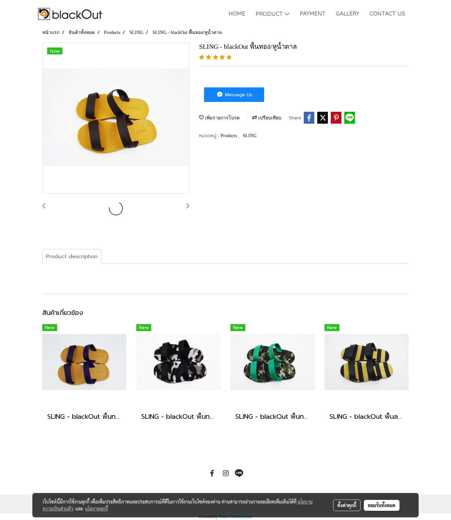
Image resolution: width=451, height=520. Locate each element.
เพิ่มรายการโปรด (222, 117)
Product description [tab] (72, 256)
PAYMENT (313, 13)
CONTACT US (387, 13)
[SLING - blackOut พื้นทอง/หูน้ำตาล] (116, 118)
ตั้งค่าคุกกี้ (346, 505)
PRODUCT (270, 13)
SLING (250, 135)
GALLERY (347, 13)
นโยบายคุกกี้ (96, 508)
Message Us (238, 94)
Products (229, 135)
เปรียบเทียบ (269, 117)
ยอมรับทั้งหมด (382, 505)
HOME (236, 13)
